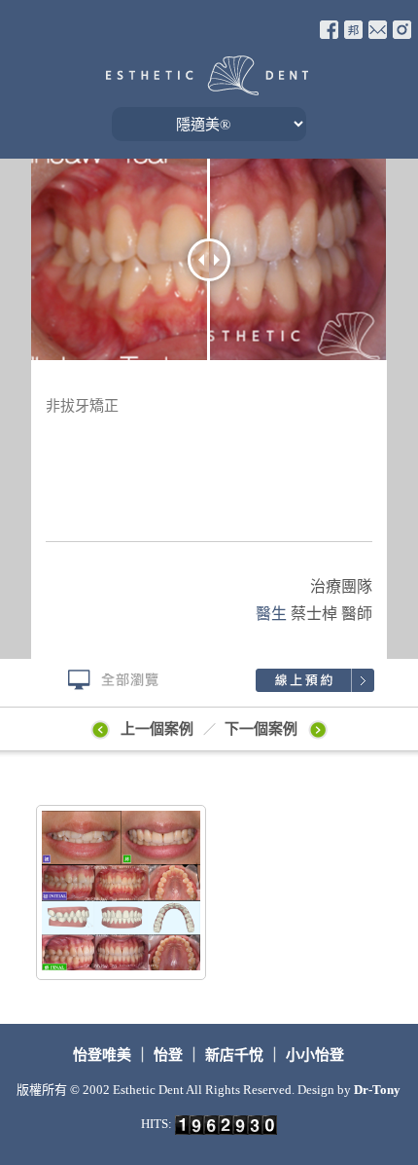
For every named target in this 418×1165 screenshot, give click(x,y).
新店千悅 (234, 1055)
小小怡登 (315, 1055)
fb (329, 30)
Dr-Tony (377, 1089)
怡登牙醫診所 (207, 75)
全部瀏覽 (104, 680)
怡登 (168, 1055)
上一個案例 (157, 729)
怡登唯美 (104, 1055)
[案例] (121, 892)
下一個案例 (263, 729)
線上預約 (313, 680)
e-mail (378, 30)
